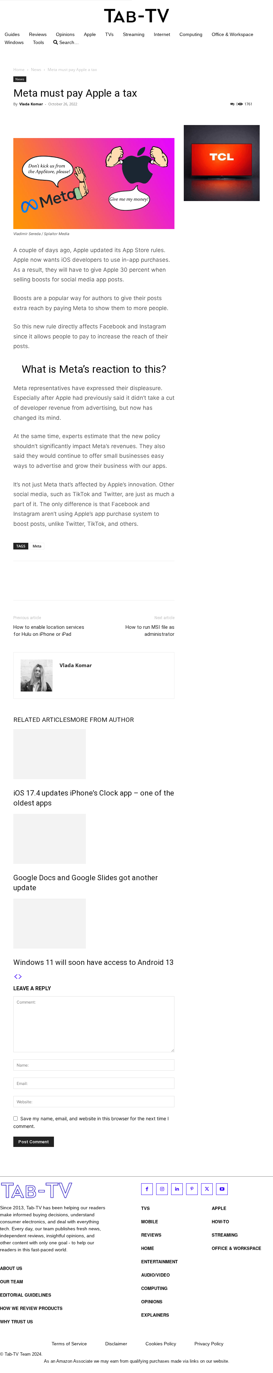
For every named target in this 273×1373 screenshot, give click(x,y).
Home (19, 69)
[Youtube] (222, 1189)
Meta (37, 545)
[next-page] (20, 977)
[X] (35, 119)
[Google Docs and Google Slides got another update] (93, 839)
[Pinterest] (50, 119)
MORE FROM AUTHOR (102, 720)
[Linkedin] (177, 1189)
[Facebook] (20, 119)
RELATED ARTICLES (41, 720)
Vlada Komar (31, 103)
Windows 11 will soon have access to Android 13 (93, 962)
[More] (82, 119)
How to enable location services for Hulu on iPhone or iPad (48, 630)
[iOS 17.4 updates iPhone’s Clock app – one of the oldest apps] (93, 754)
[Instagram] (162, 1189)
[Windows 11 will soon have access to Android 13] (93, 924)
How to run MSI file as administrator (150, 630)
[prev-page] (15, 977)
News (36, 69)
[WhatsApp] (66, 119)
